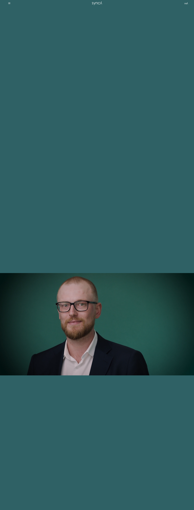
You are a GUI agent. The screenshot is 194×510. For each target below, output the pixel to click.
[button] (9, 3)
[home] (97, 3)
